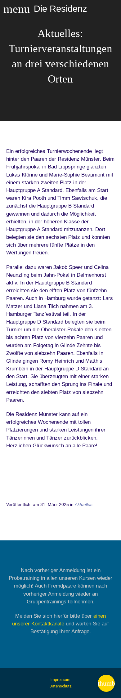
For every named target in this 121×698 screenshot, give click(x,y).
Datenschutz (61, 686)
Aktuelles (83, 504)
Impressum (60, 679)
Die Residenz (60, 8)
